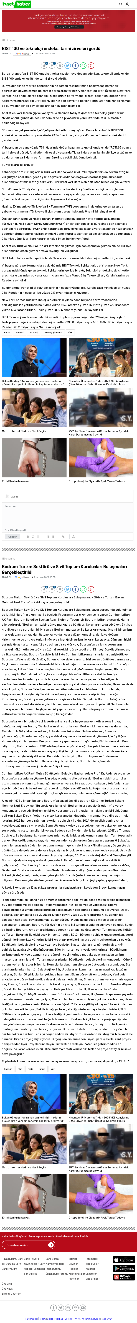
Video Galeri (92, 1263)
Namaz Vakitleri (55, 1263)
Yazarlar (90, 1268)
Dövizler (73, 1263)
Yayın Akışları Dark (34, 1263)
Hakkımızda (31, 1318)
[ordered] (48, 536)
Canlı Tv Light (9, 1268)
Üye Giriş (7, 1283)
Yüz (53, 1068)
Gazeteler (91, 1273)
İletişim (42, 1318)
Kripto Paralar (77, 1273)
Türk (70, 332)
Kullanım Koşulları (91, 1318)
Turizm (42, 1068)
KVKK (77, 1318)
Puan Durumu (53, 1268)
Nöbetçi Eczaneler (34, 1268)
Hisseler (73, 1268)
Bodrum (8, 1068)
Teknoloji (33, 332)
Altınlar (73, 1258)
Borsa (7, 332)
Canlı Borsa (52, 1258)
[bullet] (53, 536)
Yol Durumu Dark (11, 1263)
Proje (30, 1068)
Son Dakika (30, 1273)
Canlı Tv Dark (31, 1258)
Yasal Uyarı (106, 1318)
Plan (20, 1068)
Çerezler (69, 1318)
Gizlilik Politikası (55, 1318)
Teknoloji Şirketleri (53, 332)
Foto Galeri (91, 1258)
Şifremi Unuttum (11, 1293)
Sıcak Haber (92, 1278)
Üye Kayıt (7, 1288)
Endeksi (20, 332)
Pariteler (74, 1278)
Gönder (12, 536)
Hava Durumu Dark (12, 1258)
